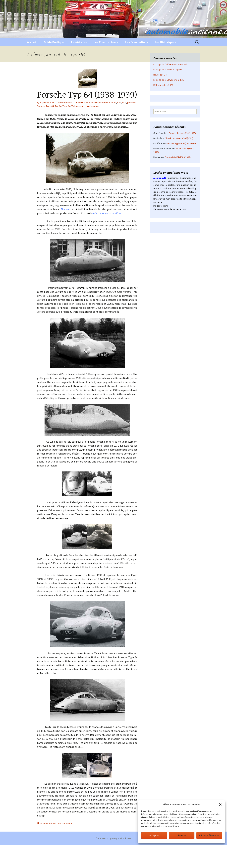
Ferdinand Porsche (100, 102)
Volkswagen (77, 106)
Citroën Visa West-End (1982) (179, 138)
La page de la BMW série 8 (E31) (168, 79)
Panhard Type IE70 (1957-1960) (181, 143)
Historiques (66, 102)
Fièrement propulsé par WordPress (113, 838)
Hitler (113, 102)
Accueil (32, 42)
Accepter (154, 835)
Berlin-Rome (84, 102)
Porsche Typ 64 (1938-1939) (87, 95)
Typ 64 (58, 106)
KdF (119, 102)
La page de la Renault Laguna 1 (168, 69)
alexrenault (94, 106)
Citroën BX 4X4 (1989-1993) (178, 157)
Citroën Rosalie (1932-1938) (182, 133)
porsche (131, 102)
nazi (124, 102)
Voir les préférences (209, 835)
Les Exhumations (136, 42)
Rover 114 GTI (160, 74)
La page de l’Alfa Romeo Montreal (170, 64)
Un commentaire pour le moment (56, 823)
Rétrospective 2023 (163, 84)
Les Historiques (165, 42)
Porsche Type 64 (45, 106)
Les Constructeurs (106, 42)
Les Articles (79, 42)
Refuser (181, 835)
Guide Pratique (54, 42)
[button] (220, 804)
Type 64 (66, 106)
